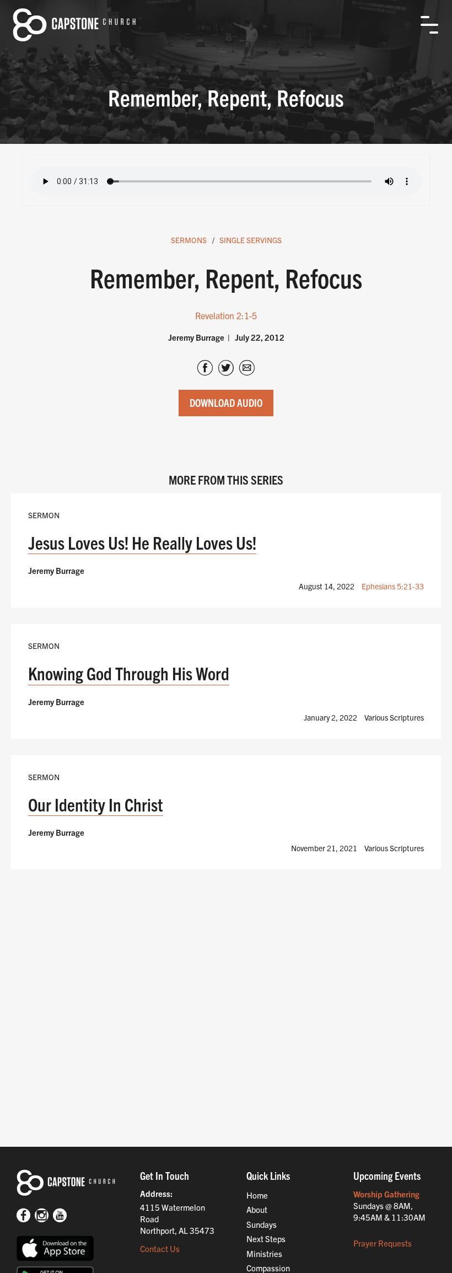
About (256, 1209)
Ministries (264, 1253)
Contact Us (160, 1248)
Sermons (189, 240)
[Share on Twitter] (226, 369)
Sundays (261, 1224)
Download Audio (226, 402)
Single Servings (250, 240)
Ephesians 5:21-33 (393, 586)
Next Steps (266, 1238)
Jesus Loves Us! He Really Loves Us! (142, 542)
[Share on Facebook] (205, 369)
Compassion (268, 1268)
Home (257, 1195)
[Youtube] (60, 1216)
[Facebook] (23, 1216)
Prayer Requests (382, 1243)
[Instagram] (42, 1216)
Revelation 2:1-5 (226, 315)
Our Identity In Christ (95, 804)
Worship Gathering (386, 1194)
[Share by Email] (247, 369)
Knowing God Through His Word (128, 673)
